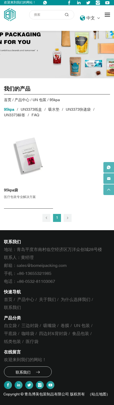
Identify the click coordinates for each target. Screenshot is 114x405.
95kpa (55, 100)
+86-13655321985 (34, 273)
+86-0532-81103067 (36, 281)
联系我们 (12, 307)
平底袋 (10, 333)
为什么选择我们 (75, 299)
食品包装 (80, 333)
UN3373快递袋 (78, 109)
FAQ (35, 115)
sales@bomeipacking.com (42, 265)
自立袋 (10, 325)
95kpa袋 (11, 190)
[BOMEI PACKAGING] (10, 14)
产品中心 (22, 100)
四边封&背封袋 (53, 333)
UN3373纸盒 (31, 109)
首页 (7, 100)
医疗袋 (32, 341)
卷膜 (65, 325)
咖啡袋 (27, 333)
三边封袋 (29, 325)
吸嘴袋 (49, 325)
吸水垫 (53, 109)
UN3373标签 (14, 115)
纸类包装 (12, 341)
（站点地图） (99, 394)
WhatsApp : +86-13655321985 (45, 2)
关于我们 (47, 299)
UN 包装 (39, 100)
